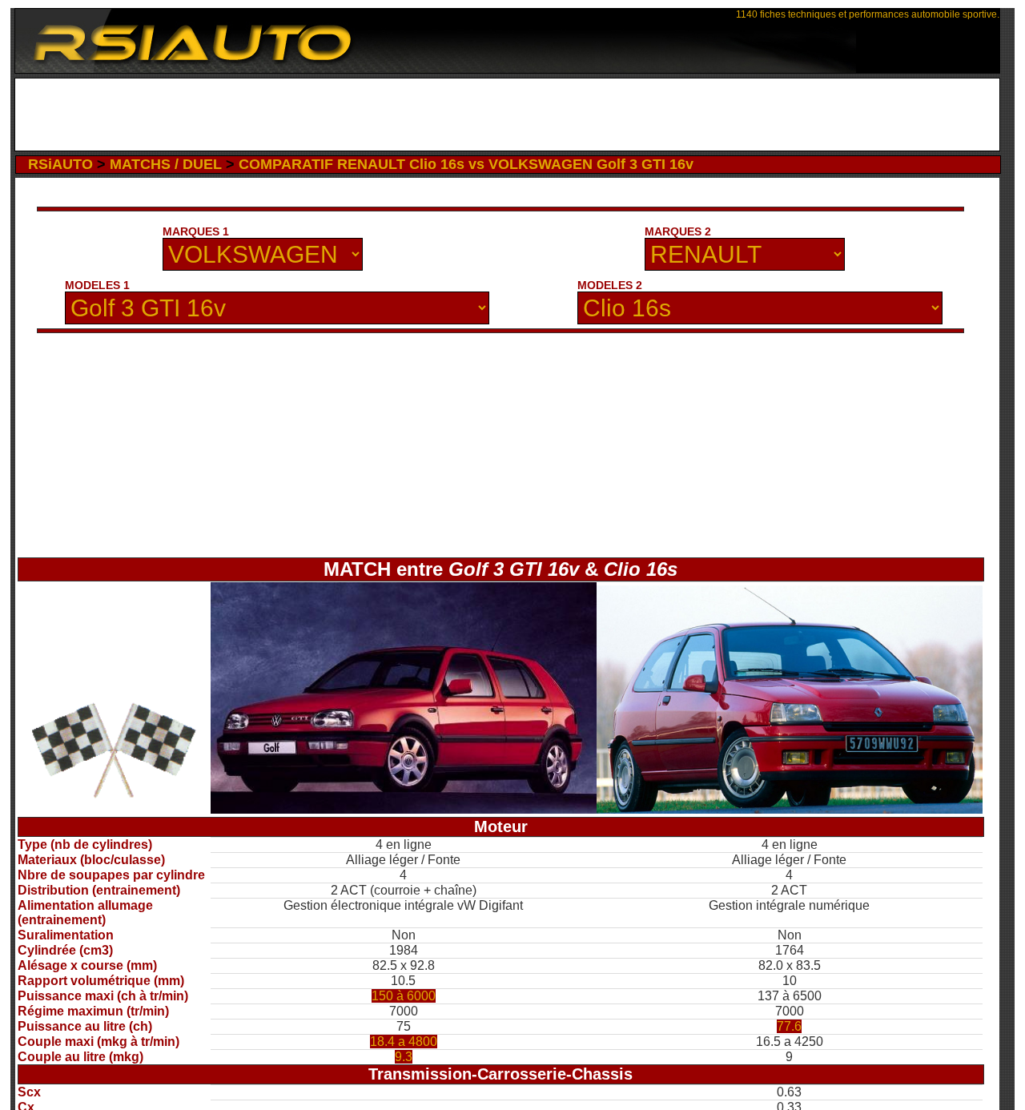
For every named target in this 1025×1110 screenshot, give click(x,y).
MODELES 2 (609, 285)
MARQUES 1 (196, 231)
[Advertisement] (507, 114)
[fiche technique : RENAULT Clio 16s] (790, 809)
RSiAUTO (60, 164)
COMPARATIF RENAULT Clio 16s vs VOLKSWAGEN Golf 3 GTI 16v (466, 164)
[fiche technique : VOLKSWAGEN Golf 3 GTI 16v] (404, 809)
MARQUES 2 (678, 231)
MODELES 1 (97, 285)
